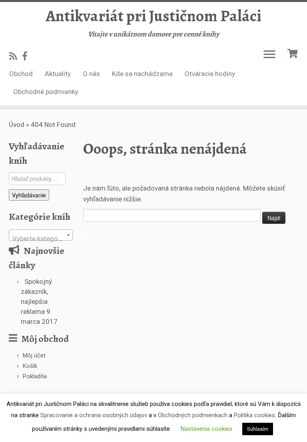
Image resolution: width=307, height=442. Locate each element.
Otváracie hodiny (210, 74)
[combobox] (41, 235)
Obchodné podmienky (45, 92)
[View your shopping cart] (293, 52)
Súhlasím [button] (257, 429)
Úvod (16, 125)
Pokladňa (35, 376)
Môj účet (34, 355)
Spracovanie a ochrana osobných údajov (93, 415)
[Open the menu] (269, 55)
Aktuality (58, 74)
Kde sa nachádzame (142, 74)
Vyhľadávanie (29, 195)
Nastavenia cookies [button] (206, 428)
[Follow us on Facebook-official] (27, 56)
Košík (30, 366)
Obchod (21, 74)
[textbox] (40, 239)
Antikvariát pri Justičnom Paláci (153, 16)
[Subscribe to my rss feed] (15, 56)
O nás (91, 74)
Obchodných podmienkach (192, 415)
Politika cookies (254, 415)
